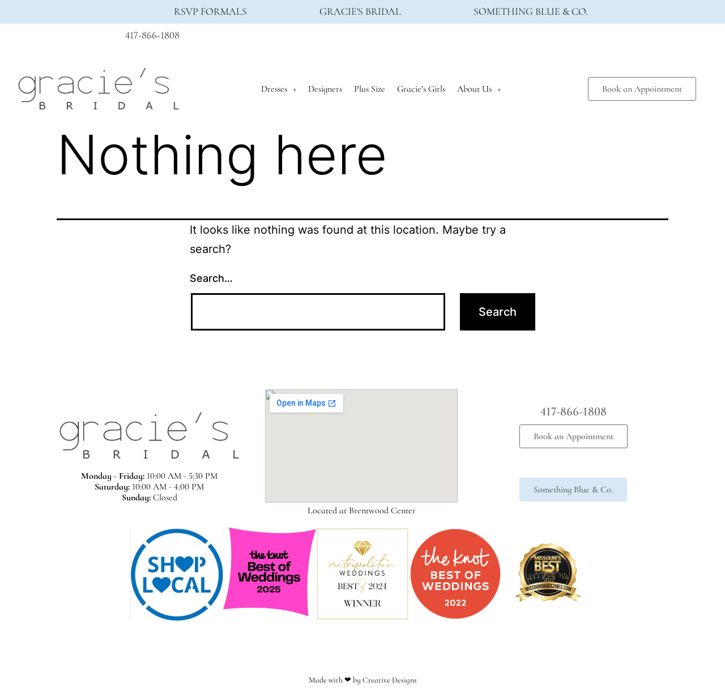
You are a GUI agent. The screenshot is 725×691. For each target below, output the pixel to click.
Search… (211, 278)
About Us (474, 89)
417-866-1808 (152, 35)
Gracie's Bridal (360, 11)
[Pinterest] (596, 38)
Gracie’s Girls (421, 89)
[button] (118, 575)
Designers (325, 89)
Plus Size (369, 89)
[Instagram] (575, 38)
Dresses (274, 89)
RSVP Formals (210, 11)
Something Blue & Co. (531, 11)
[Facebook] (554, 38)
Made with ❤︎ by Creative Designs (363, 680)
